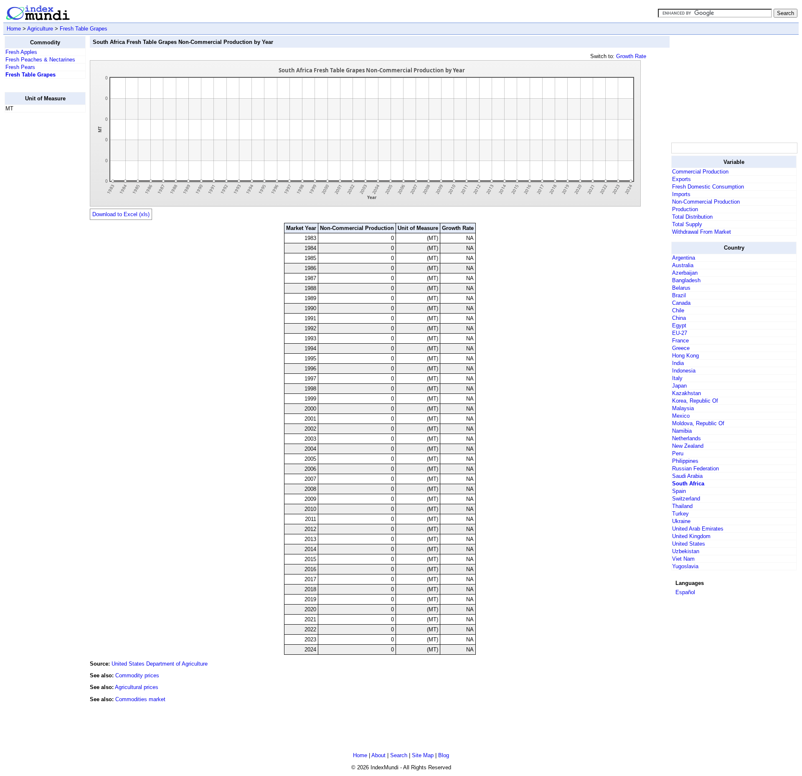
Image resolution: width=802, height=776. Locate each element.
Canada (681, 303)
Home (14, 29)
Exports (681, 179)
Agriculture (40, 29)
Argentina (683, 258)
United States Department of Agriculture (160, 664)
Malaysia (683, 408)
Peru (677, 453)
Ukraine (681, 521)
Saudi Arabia (687, 476)
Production (685, 209)
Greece (681, 348)
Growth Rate (631, 56)
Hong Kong (685, 355)
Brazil (679, 295)
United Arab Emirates (697, 529)
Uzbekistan (685, 551)
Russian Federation (695, 468)
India (678, 363)
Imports (681, 194)
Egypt (679, 325)
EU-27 (679, 333)
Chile (678, 310)
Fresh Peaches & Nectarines (40, 59)
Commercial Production (700, 171)
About (378, 755)
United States (688, 544)
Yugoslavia (685, 566)
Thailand (682, 506)
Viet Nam (683, 559)
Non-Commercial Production (706, 202)
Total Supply (687, 224)
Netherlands (686, 438)
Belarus (681, 288)
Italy (677, 378)
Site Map (423, 755)
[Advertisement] (38, 244)
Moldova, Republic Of (698, 423)
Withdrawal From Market (701, 232)
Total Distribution (692, 217)
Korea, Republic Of (695, 401)
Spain (679, 491)
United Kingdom (691, 536)
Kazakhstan (686, 393)
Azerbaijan (685, 273)
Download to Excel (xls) (121, 214)
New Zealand (687, 446)
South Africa (688, 483)
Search (398, 755)
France (680, 340)
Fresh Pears (20, 67)
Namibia (682, 431)
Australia (682, 265)
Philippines (685, 461)
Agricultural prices (136, 687)
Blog (443, 755)
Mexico (681, 416)
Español (685, 592)
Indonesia (683, 371)
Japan (679, 386)
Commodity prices (137, 675)
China (679, 318)
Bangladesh (686, 280)
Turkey (680, 514)
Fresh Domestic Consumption (708, 187)
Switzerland (686, 498)
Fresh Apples (21, 52)
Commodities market (140, 699)
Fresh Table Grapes (83, 29)
